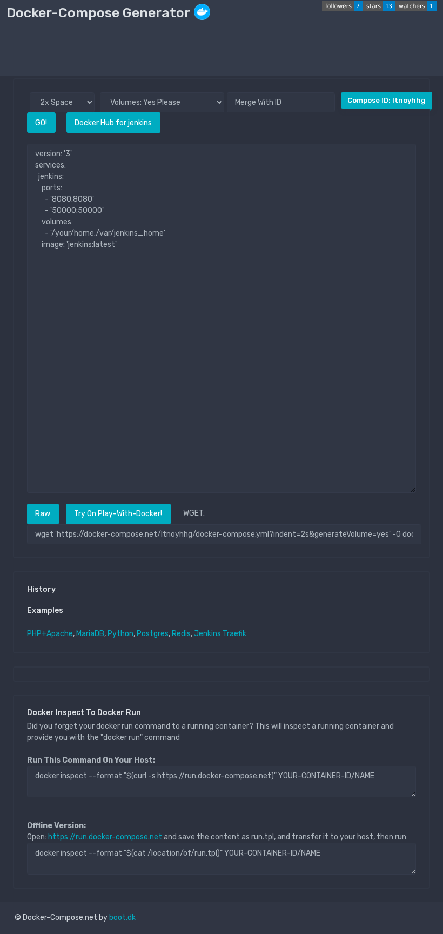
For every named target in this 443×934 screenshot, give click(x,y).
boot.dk (122, 917)
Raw (42, 513)
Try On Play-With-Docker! (118, 513)
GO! (41, 123)
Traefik (234, 633)
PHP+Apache (50, 633)
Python (120, 633)
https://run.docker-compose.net (105, 837)
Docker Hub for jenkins (113, 123)
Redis (181, 633)
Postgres (153, 633)
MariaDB (90, 633)
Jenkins (207, 633)
